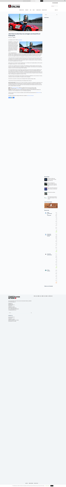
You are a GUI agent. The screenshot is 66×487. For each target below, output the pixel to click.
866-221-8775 (39, 92)
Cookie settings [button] (47, 485)
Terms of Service (31, 483)
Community (14, 37)
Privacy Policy (36, 483)
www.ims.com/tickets (15, 87)
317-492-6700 (19, 88)
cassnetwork (20, 39)
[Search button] (57, 14)
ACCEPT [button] (52, 485)
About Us (26, 483)
